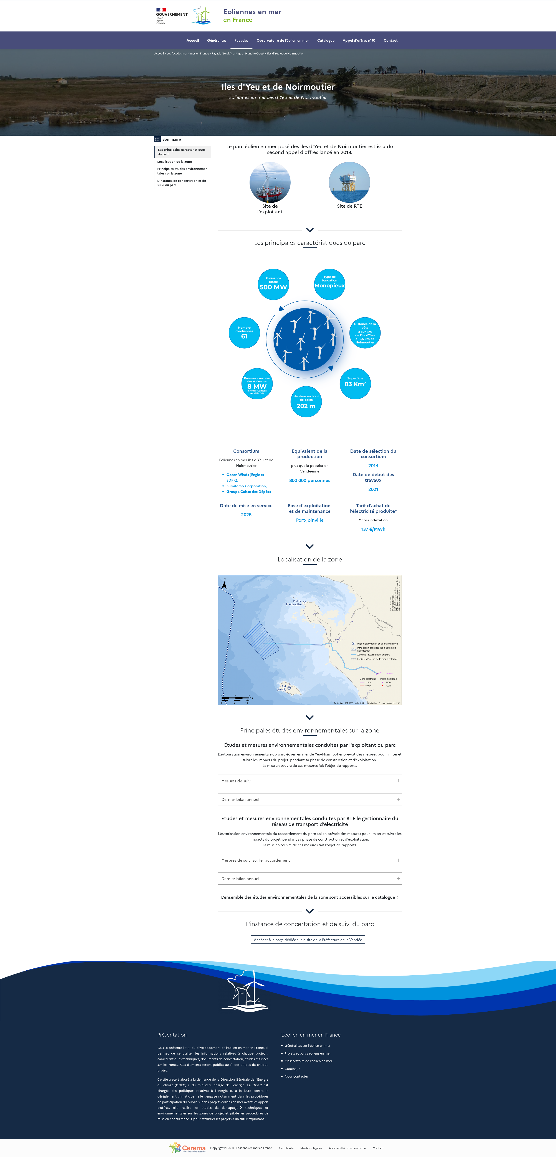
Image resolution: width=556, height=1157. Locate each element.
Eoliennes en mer (252, 11)
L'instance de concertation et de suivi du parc (181, 182)
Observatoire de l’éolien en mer (283, 40)
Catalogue (325, 40)
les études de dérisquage (216, 1107)
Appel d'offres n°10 (359, 40)
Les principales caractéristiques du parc (181, 151)
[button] (278, 991)
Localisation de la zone (174, 161)
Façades (241, 40)
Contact (391, 40)
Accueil (193, 40)
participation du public (179, 1102)
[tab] (310, 781)
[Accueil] (183, 16)
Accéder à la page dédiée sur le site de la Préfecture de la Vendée (308, 939)
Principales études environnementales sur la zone (182, 170)
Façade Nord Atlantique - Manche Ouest (238, 53)
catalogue (385, 897)
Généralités (216, 40)
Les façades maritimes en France (188, 53)
